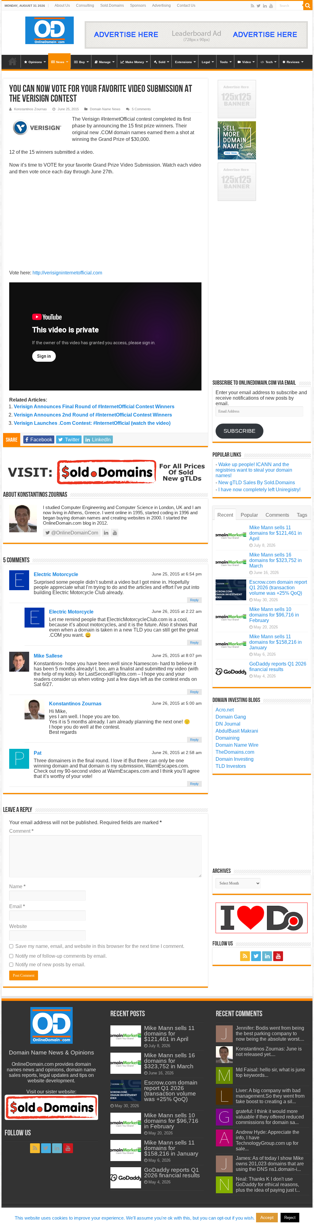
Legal (206, 62)
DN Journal (228, 723)
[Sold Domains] (105, 471)
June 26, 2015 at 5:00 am (177, 703)
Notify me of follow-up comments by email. (61, 956)
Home (13, 61)
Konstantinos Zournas (30, 109)
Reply (194, 600)
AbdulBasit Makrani (237, 731)
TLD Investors (231, 766)
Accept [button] (267, 1217)
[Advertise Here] (196, 34)
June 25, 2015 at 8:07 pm (177, 655)
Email (17, 906)
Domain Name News (105, 109)
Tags (302, 515)
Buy (82, 62)
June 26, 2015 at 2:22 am (177, 611)
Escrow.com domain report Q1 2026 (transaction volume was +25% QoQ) (278, 587)
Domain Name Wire (237, 745)
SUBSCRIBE (239, 431)
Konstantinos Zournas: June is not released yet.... (269, 1051)
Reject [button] (290, 1217)
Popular (249, 515)
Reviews (293, 62)
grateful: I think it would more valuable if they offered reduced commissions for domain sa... (270, 1117)
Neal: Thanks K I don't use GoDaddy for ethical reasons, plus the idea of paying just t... (268, 1184)
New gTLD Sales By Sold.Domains (256, 482)
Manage (105, 62)
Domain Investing (235, 759)
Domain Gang (231, 716)
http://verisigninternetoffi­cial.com (67, 272)
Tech (269, 62)
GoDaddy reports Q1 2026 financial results (277, 666)
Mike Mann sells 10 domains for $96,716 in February (274, 615)
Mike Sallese (48, 655)
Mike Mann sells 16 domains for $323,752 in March (275, 560)
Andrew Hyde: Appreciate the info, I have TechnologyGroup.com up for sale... (267, 1140)
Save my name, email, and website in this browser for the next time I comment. (99, 946)
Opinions (35, 62)
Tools (224, 62)
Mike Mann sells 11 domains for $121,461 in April (275, 533)
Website (18, 926)
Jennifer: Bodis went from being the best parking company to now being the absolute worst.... (270, 1033)
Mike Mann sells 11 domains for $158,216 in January (275, 642)
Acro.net (225, 709)
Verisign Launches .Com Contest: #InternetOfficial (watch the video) (92, 423)
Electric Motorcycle (56, 574)
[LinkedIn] (264, 5)
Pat (37, 753)
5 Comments (141, 109)
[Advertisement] (105, 224)
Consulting (85, 5)
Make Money (134, 62)
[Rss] (252, 5)
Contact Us (186, 5)
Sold (162, 62)
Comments (277, 515)
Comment (21, 831)
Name (17, 886)
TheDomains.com (235, 752)
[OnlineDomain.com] (50, 29)
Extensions (183, 62)
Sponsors (138, 5)
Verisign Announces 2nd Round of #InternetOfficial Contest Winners (93, 414)
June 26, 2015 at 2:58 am (177, 752)
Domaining (227, 738)
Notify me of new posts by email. (50, 964)
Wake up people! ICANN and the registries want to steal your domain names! (254, 470)
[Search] (307, 5)
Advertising (161, 5)
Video (246, 62)
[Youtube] (271, 5)
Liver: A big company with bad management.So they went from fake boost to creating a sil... (270, 1096)
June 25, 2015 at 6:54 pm (177, 574)
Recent (225, 515)
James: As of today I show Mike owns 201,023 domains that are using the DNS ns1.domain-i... (270, 1164)
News (60, 62)
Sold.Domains (112, 5)
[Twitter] (258, 5)
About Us (62, 5)
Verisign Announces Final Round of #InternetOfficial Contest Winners (94, 406)
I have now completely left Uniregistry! (259, 489)
